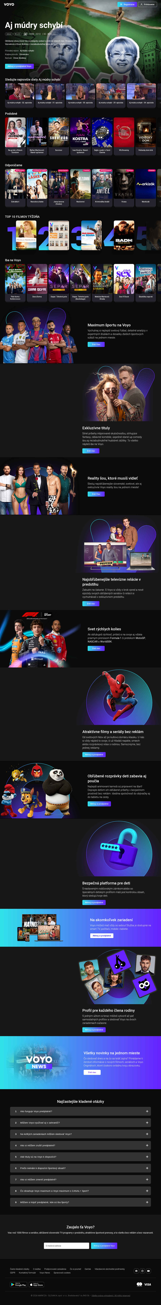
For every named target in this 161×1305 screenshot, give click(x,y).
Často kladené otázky (19, 1269)
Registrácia (129, 4)
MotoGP (140, 638)
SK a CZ (17, 34)
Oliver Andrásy (19, 58)
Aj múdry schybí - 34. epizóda (141, 103)
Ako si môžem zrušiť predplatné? (35, 1145)
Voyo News (45, 1273)
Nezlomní (80, 202)
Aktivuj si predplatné (94, 754)
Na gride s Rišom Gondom (15, 151)
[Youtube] (148, 1270)
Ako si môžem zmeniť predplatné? (35, 1179)
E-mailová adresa (53, 1246)
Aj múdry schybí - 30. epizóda (80, 103)
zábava (8, 34)
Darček (88, 1269)
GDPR (12, 1273)
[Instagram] (142, 1270)
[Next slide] (156, 96)
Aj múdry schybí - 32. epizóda (19, 103)
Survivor (58, 150)
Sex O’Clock (124, 297)
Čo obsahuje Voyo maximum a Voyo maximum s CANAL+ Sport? (52, 1191)
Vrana (124, 202)
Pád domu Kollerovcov (15, 298)
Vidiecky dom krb (145, 150)
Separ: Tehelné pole (59, 297)
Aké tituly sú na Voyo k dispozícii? (35, 1157)
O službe (37, 1269)
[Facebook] (136, 1270)
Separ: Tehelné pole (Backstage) (80, 298)
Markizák (145, 202)
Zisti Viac (96, 344)
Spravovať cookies (62, 1273)
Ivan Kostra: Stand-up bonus (80, 151)
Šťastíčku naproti (146, 297)
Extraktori (15, 202)
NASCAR (93, 641)
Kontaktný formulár (27, 1273)
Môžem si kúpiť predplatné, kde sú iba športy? (42, 1202)
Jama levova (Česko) (58, 203)
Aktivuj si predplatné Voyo (19, 66)
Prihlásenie (149, 4)
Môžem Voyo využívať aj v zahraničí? (37, 1122)
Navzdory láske (37, 202)
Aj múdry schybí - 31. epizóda (50, 103)
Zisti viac (91, 451)
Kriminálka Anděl (102, 202)
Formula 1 (115, 638)
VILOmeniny (124, 150)
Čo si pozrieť (75, 1269)
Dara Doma (37, 297)
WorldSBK (106, 641)
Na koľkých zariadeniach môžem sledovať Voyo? (43, 1134)
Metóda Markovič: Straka (102, 298)
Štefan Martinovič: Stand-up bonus (37, 151)
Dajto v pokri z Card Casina (102, 151)
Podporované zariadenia (55, 1269)
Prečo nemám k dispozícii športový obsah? (40, 1168)
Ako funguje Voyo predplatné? (33, 1111)
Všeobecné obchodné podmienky (110, 1269)
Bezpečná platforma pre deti (106, 883)
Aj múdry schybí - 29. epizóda (111, 103)
